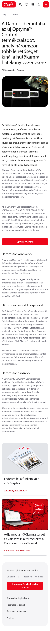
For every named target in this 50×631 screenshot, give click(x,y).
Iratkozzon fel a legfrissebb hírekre (25, 586)
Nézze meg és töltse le (14, 490)
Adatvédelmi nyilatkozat (18, 598)
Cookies (10, 618)
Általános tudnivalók (16, 611)
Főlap (4, 14)
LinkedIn (11, 576)
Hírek (15, 14)
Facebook (27, 576)
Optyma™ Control (25, 241)
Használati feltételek (16, 604)
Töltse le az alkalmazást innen (17, 550)
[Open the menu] (46, 4)
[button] (33, 4)
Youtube (39, 576)
